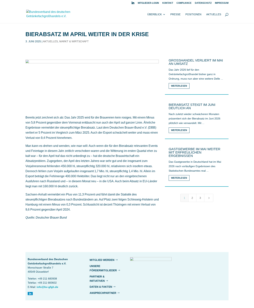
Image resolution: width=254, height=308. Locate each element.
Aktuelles (213, 14)
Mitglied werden (102, 259)
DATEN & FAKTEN (101, 286)
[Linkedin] (132, 3)
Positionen (193, 14)
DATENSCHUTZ (203, 3)
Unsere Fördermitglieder (103, 268)
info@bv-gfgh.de (47, 286)
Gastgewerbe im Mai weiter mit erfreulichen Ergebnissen (194, 152)
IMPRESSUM (222, 3)
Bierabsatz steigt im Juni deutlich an (192, 106)
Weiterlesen (179, 86)
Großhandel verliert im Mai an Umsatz (196, 62)
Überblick (154, 14)
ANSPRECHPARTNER (103, 292)
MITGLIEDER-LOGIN (148, 3)
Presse (175, 14)
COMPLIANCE (184, 3)
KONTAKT (167, 3)
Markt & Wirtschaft (74, 41)
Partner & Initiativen (97, 278)
